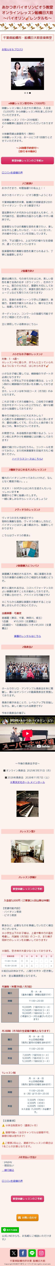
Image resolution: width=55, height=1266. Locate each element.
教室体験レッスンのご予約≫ (27, 160)
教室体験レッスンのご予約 (27, 889)
